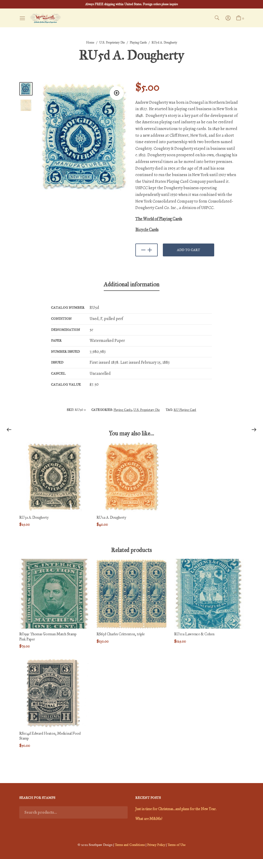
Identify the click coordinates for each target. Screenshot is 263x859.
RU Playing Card (185, 410)
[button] (117, 93)
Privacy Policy (156, 845)
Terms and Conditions (130, 845)
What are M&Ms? (148, 819)
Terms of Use (176, 845)
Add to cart (188, 250)
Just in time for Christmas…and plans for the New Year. (176, 809)
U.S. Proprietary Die (112, 42)
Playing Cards (138, 42)
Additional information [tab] (131, 284)
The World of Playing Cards (158, 218)
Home (90, 42)
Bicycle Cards (146, 229)
